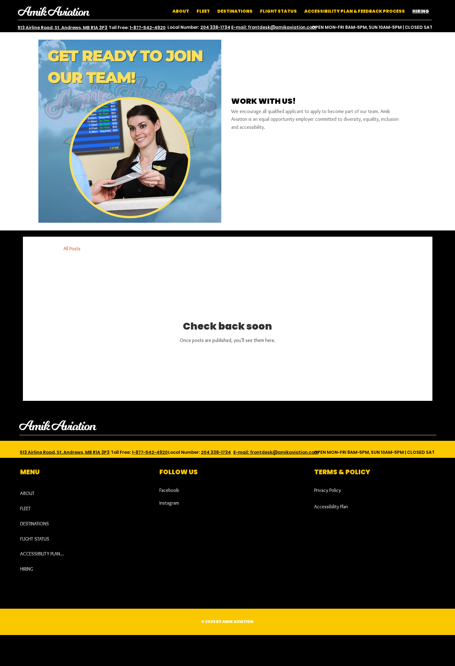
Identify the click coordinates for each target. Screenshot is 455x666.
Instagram (169, 503)
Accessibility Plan (331, 507)
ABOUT (27, 493)
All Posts (71, 249)
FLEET (25, 508)
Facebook (169, 490)
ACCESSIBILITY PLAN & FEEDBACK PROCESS (42, 554)
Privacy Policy (327, 490)
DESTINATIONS (34, 524)
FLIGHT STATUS (34, 539)
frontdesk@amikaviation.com (282, 27)
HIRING (26, 569)
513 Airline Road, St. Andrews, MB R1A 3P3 (62, 28)
